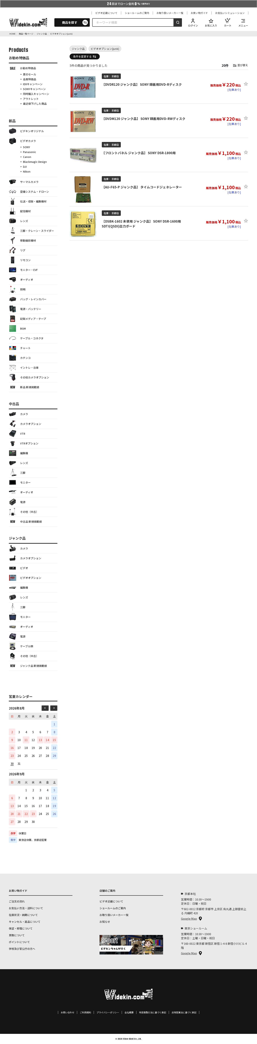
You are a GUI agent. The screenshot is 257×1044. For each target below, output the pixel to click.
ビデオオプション (30, 578)
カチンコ (25, 358)
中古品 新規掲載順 (31, 521)
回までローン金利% (128, 3)
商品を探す (69, 22)
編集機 (24, 453)
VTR (22, 433)
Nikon (26, 171)
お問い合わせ (67, 1012)
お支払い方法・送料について (26, 908)
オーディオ (26, 279)
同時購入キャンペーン (36, 94)
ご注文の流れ (17, 901)
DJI (25, 166)
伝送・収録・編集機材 (33, 201)
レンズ (24, 221)
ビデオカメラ (28, 141)
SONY (26, 147)
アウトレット (31, 99)
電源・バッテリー (30, 309)
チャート (25, 348)
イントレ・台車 (29, 367)
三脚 (22, 473)
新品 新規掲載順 (29, 387)
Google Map (189, 918)
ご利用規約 (85, 1012)
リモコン (25, 260)
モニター (25, 482)
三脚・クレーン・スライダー (37, 231)
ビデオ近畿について (106, 12)
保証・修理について (21, 928)
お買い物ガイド (199, 12)
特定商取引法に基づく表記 (152, 1012)
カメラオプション (30, 424)
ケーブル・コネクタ (31, 338)
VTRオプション (29, 443)
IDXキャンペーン (33, 84)
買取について (17, 935)
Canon (27, 157)
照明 (22, 289)
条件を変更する (82, 56)
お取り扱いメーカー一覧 (170, 12)
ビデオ (24, 568)
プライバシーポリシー (108, 1012)
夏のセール (29, 74)
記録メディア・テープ (33, 319)
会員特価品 (29, 79)
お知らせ (105, 921)
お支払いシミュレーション (230, 12)
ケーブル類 (26, 646)
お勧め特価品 (28, 68)
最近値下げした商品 (35, 103)
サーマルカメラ (29, 182)
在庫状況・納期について (23, 915)
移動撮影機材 (28, 240)
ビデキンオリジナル (32, 131)
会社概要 (129, 1012)
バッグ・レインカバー (33, 299)
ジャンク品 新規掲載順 (33, 666)
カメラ (24, 414)
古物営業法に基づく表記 (184, 1012)
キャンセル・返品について (24, 921)
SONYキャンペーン (34, 89)
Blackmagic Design (35, 162)
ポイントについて (19, 942)
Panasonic (29, 152)
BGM (23, 328)
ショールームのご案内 (137, 12)
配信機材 (25, 211)
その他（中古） (29, 512)
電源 (22, 502)
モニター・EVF (29, 270)
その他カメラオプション (34, 377)
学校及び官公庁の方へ (22, 949)
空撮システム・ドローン (34, 191)
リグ (22, 250)
